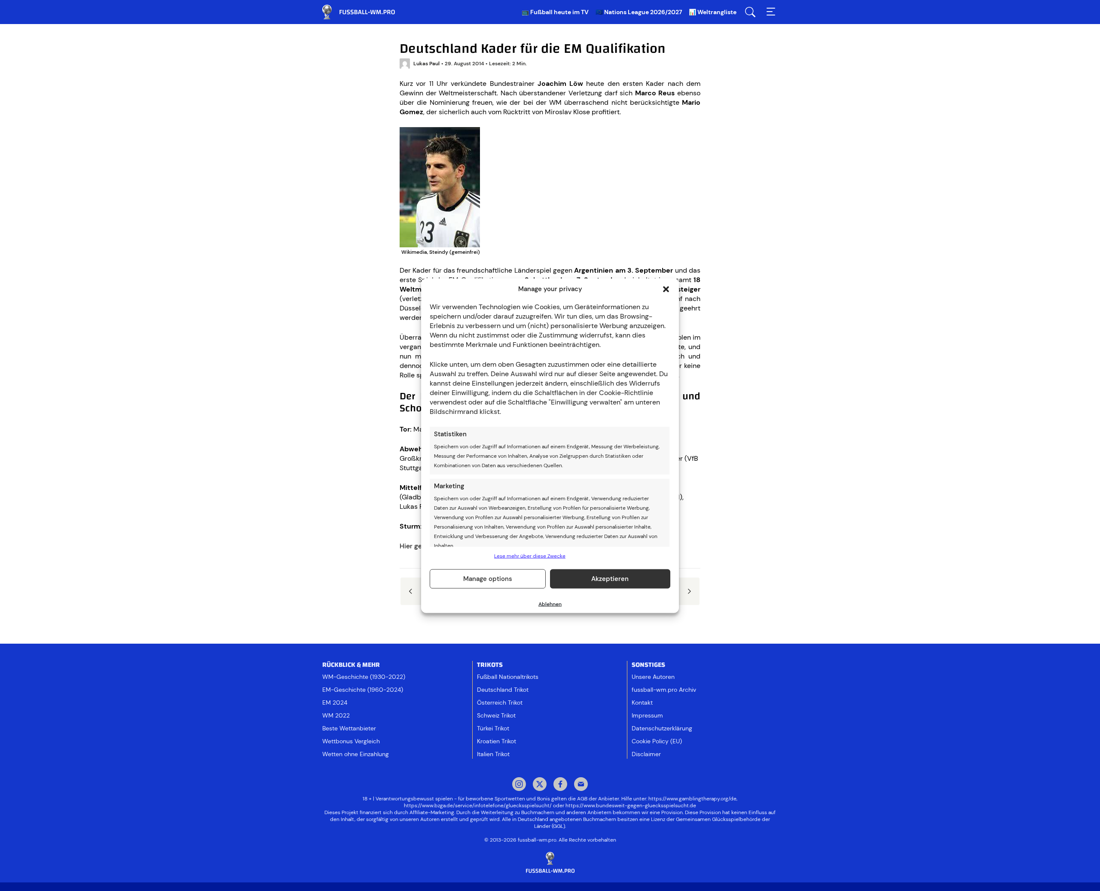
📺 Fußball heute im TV (555, 12)
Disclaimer (646, 754)
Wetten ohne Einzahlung (355, 754)
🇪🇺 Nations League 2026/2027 (639, 12)
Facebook (560, 785)
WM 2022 (336, 715)
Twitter (540, 785)
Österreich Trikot (499, 702)
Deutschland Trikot (503, 689)
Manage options (487, 579)
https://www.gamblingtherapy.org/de (692, 798)
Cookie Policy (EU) (657, 741)
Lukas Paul (426, 63)
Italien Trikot (493, 754)
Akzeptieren (610, 579)
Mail (581, 785)
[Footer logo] (550, 863)
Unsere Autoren (653, 677)
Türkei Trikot (493, 728)
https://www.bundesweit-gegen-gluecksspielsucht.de (630, 805)
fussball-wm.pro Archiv (664, 689)
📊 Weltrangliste (712, 12)
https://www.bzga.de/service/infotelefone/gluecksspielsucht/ (478, 805)
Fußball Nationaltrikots (507, 677)
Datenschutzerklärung (662, 728)
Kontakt (642, 702)
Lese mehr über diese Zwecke (529, 555)
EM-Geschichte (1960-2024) (362, 689)
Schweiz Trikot (496, 715)
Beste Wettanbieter (349, 728)
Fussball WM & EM (365, 12)
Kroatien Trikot (496, 741)
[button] (666, 289)
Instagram (519, 785)
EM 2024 (334, 702)
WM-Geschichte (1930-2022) (363, 677)
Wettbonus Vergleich (351, 741)
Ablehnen (550, 603)
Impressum (647, 715)
